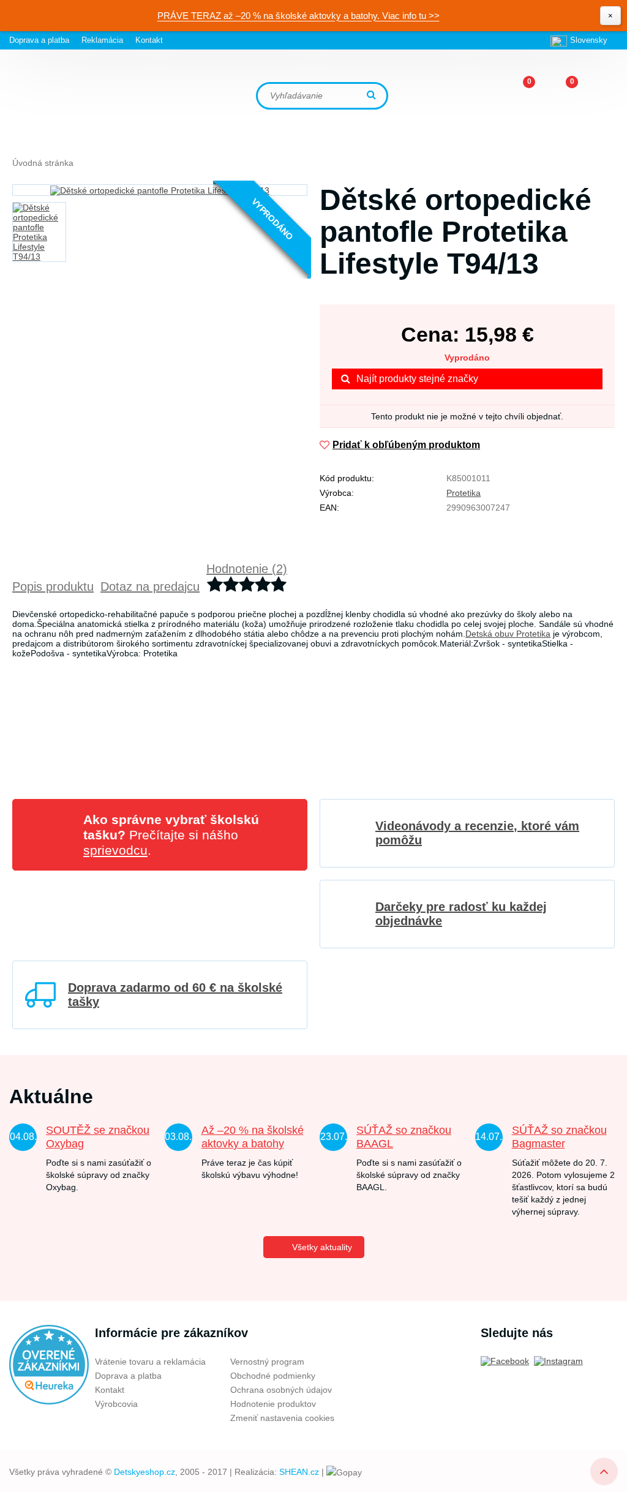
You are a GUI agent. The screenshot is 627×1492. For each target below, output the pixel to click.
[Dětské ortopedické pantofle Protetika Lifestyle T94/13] (159, 190)
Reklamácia (102, 40)
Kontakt (149, 40)
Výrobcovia (116, 1404)
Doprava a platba (39, 40)
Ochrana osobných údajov (281, 1390)
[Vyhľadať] (373, 96)
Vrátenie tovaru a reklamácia (150, 1361)
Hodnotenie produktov (273, 1404)
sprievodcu (115, 850)
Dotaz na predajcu (150, 586)
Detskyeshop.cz (144, 1472)
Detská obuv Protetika (507, 634)
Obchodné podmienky (272, 1376)
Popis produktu (53, 586)
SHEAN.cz (299, 1472)
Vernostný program (267, 1361)
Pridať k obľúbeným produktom (406, 445)
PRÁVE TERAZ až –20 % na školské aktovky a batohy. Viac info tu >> (298, 15)
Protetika (463, 493)
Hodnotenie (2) (246, 568)
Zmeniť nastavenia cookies (282, 1418)
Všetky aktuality (322, 1247)
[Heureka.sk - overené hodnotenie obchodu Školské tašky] (49, 1364)
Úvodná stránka (42, 163)
